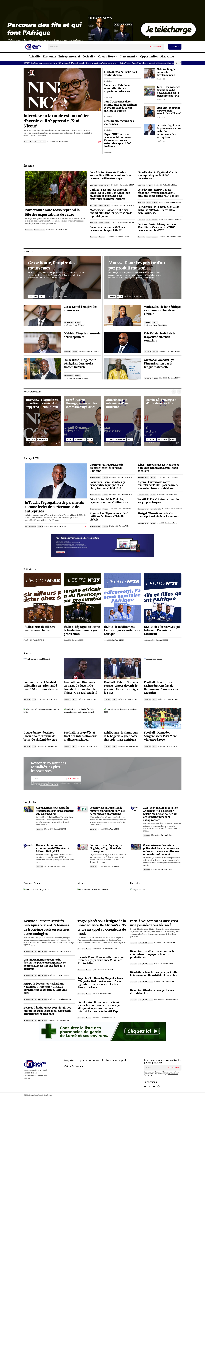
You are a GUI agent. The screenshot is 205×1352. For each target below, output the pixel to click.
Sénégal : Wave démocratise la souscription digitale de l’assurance (158, 515)
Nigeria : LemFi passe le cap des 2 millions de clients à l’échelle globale (109, 516)
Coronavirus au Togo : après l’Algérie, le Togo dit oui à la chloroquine (106, 848)
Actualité (27, 699)
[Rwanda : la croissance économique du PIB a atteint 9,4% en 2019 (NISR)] (29, 847)
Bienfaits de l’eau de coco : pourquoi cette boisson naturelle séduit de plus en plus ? (154, 974)
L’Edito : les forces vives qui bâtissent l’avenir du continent (162, 630)
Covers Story (28, 142)
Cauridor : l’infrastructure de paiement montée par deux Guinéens (106, 467)
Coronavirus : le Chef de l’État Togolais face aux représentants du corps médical (55, 810)
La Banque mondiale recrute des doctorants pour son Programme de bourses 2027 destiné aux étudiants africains (45, 964)
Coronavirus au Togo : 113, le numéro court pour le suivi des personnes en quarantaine (107, 810)
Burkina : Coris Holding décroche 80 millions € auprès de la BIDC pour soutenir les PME (157, 227)
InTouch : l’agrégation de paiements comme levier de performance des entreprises (169, 131)
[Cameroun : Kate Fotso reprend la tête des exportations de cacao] (56, 188)
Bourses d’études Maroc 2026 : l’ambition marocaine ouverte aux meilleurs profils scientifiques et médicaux (47, 1010)
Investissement (39, 230)
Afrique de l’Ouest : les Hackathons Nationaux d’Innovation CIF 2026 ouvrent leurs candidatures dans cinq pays (45, 988)
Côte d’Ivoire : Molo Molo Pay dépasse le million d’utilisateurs (109, 501)
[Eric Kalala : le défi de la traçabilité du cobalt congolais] (122, 342)
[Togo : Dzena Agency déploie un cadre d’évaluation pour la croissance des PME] (149, 91)
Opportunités (42, 951)
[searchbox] (98, 46)
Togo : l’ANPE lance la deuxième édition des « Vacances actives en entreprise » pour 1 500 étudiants (117, 140)
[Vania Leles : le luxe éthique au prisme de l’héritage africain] (122, 315)
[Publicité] (102, 20)
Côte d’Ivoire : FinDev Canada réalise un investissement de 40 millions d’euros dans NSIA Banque (158, 192)
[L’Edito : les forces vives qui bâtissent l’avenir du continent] (162, 598)
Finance (102, 237)
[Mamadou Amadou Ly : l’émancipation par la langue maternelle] (122, 368)
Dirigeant (67, 351)
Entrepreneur (33, 296)
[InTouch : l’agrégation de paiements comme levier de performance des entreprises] (149, 129)
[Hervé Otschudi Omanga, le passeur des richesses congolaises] (82, 421)
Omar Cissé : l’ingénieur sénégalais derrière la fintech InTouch (80, 363)
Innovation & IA (156, 509)
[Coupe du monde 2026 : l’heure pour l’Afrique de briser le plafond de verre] (42, 718)
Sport (34, 699)
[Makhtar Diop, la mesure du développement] (149, 73)
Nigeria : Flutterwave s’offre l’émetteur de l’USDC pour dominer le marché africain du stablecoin (158, 485)
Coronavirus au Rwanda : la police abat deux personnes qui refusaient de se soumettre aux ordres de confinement (161, 850)
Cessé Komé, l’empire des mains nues (119, 123)
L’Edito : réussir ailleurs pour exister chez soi (120, 74)
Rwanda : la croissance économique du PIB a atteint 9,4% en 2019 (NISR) (52, 848)
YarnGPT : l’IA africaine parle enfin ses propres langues (158, 501)
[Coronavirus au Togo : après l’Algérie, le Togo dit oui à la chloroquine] (82, 847)
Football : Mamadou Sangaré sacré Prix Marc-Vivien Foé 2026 (161, 736)
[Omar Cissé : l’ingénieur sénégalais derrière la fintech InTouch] (42, 368)
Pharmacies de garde (116, 1060)
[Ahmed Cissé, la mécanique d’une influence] (122, 421)
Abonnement (96, 1060)
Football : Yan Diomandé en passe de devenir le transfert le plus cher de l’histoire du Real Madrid (80, 687)
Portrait (42, 296)
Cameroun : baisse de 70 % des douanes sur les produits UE (107, 229)
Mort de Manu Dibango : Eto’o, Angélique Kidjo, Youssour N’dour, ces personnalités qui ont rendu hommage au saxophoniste (160, 814)
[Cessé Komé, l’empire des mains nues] (62, 278)
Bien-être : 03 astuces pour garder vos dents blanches (152, 992)
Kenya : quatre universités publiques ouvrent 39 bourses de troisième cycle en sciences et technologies (46, 927)
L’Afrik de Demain (73, 1066)
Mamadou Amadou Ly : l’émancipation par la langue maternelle (159, 363)
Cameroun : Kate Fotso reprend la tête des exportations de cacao (117, 88)
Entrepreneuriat (30, 526)
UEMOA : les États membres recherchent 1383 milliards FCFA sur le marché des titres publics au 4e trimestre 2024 (70, 63)
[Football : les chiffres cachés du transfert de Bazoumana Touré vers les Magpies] (162, 668)
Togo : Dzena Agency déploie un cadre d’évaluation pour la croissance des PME (168, 91)
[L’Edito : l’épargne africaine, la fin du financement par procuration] (82, 598)
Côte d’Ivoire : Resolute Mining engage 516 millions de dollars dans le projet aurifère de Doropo (120, 106)
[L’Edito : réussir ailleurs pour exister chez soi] (42, 598)
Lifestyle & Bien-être (145, 943)
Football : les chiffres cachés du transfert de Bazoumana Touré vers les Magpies (161, 687)
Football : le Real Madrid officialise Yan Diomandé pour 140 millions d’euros (40, 685)
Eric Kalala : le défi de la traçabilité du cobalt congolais (159, 337)
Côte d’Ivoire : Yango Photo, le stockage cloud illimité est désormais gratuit (150, 63)
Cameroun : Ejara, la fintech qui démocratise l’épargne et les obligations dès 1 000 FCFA (108, 485)
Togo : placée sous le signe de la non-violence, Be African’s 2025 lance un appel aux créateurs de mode (101, 927)
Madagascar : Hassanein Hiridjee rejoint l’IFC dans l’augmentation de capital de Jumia (111, 213)
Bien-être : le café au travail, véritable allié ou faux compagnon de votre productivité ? (152, 954)
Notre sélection (40, 142)
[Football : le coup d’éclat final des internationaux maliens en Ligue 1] (82, 718)
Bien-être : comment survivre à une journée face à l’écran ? (169, 110)
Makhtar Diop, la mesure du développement (166, 72)
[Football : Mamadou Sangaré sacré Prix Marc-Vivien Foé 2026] (162, 718)
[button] (24, 57)
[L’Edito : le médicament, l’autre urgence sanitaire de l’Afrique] (122, 598)
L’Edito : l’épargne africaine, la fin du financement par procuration (82, 630)
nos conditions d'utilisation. (49, 784)
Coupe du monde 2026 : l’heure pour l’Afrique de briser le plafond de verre (40, 736)
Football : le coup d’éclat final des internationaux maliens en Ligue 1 (80, 736)
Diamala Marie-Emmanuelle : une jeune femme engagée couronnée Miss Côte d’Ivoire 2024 (100, 960)
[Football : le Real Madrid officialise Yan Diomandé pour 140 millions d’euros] (42, 668)
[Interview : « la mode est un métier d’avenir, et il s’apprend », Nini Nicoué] (62, 90)
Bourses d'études (30, 951)
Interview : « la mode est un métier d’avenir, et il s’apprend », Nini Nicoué (56, 121)
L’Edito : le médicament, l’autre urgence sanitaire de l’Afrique (122, 630)
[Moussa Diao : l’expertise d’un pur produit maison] (142, 278)
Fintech (40, 526)
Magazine (69, 1060)
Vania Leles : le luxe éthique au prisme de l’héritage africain (162, 310)
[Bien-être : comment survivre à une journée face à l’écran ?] (149, 111)
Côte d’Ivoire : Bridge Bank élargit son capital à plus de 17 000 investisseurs (157, 175)
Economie (28, 230)
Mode (88, 949)
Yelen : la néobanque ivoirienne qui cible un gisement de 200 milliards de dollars (158, 467)
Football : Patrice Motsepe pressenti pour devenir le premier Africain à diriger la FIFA (121, 687)
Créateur (147, 322)
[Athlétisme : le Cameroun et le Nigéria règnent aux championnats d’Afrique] (122, 718)
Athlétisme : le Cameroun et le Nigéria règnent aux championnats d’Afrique (121, 736)
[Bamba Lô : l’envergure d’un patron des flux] (162, 421)
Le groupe (82, 1060)
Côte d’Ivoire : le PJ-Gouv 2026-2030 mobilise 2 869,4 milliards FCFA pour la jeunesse (158, 210)
